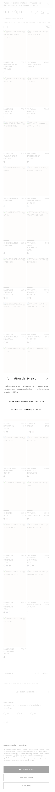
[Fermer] (47, 378)
